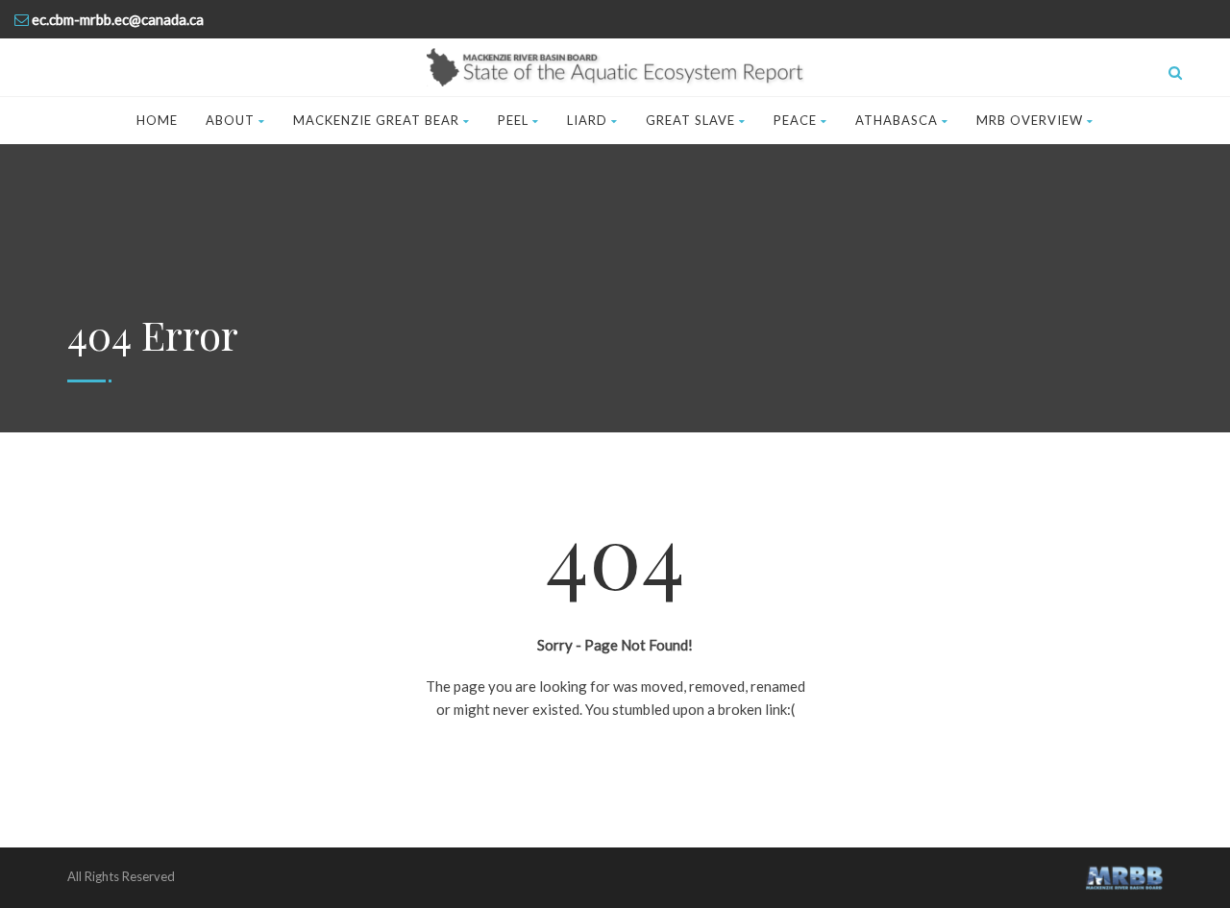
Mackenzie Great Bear (376, 120)
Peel (513, 120)
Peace (795, 120)
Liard (587, 120)
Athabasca (896, 120)
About (230, 120)
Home (157, 120)
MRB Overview (1029, 120)
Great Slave (690, 120)
